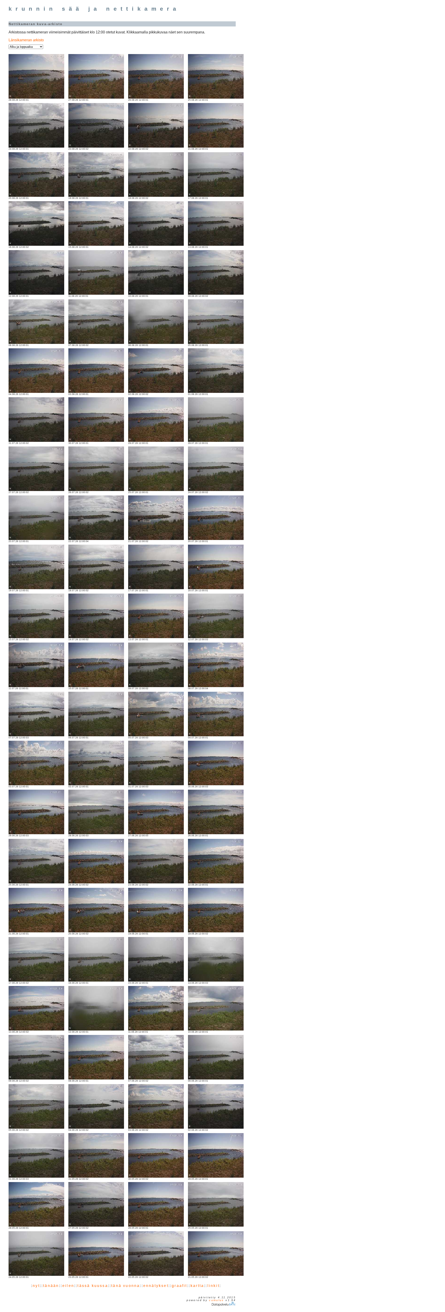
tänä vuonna (125, 1286)
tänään (51, 1286)
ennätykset (155, 1286)
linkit (213, 1286)
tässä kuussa (92, 1286)
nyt (36, 1286)
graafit (179, 1286)
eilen (68, 1286)
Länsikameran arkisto (26, 40)
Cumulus (216, 1300)
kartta (197, 1286)
